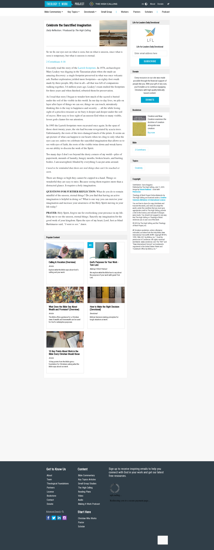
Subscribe (150, 61)
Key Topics (73, 11)
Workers (125, 11)
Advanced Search (53, 511)
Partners (51, 487)
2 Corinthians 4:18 (56, 61)
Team (49, 479)
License (50, 491)
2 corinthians (140, 150)
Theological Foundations (58, 483)
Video (80, 495)
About (152, 4)
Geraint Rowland (145, 189)
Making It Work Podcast (89, 504)
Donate (160, 4)
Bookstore (51, 495)
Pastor (81, 522)
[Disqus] (85, 416)
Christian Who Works (87, 518)
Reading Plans (84, 491)
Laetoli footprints (87, 67)
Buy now (151, 132)
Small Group (106, 11)
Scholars (149, 11)
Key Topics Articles (87, 479)
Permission (137, 192)
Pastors (136, 11)
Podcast (166, 11)
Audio (80, 499)
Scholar (81, 526)
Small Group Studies (87, 483)
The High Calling (85, 487)
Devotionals (89, 11)
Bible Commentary (52, 11)
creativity (139, 168)
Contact (50, 499)
